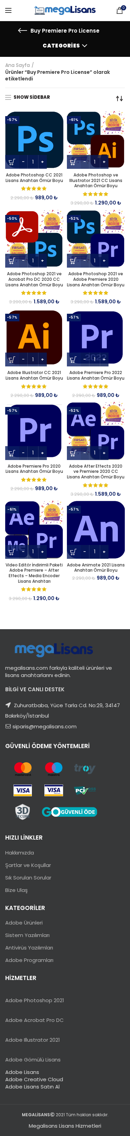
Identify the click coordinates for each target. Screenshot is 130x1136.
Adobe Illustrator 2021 (32, 1039)
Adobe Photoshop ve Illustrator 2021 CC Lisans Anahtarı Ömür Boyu (95, 180)
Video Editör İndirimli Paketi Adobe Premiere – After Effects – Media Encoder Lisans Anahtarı (34, 573)
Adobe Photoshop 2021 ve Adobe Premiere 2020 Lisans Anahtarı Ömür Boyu (95, 279)
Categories (61, 45)
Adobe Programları (29, 960)
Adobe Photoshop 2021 (34, 1000)
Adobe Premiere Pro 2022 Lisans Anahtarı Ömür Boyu (95, 375)
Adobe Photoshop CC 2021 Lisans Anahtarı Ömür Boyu (34, 177)
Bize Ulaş (16, 890)
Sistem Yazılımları (27, 935)
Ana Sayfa (17, 65)
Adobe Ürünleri (24, 922)
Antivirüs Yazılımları (29, 947)
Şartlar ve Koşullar (28, 865)
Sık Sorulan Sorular (28, 877)
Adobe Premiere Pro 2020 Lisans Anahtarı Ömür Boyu (34, 468)
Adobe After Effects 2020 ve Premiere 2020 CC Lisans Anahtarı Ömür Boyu (95, 471)
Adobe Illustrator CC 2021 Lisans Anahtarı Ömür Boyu (34, 375)
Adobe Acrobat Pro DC (34, 1020)
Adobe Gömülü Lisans (33, 1059)
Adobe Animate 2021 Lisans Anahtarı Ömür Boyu (96, 567)
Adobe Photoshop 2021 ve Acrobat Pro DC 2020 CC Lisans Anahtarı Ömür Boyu (34, 279)
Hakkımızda (19, 852)
